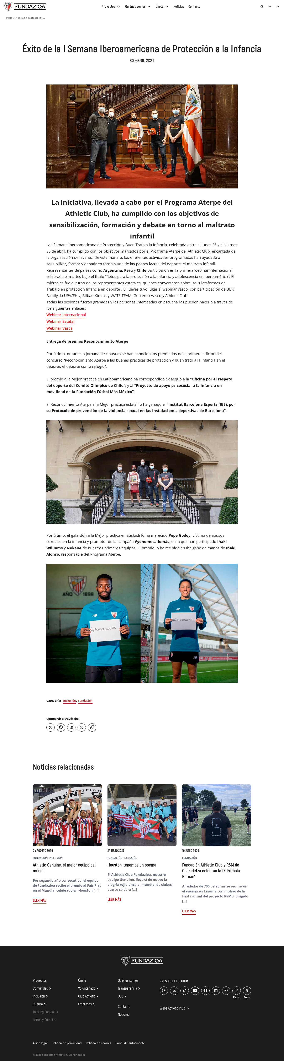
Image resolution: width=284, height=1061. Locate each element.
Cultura (40, 1004)
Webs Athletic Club (175, 1008)
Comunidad (42, 988)
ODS (122, 996)
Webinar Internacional (66, 314)
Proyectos (111, 6)
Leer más (39, 900)
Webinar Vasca (59, 328)
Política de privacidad (67, 1043)
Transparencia (129, 988)
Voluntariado (88, 988)
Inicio (9, 18)
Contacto (194, 6)
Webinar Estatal (60, 321)
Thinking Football (46, 1012)
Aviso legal (40, 1043)
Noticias (178, 6)
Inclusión (69, 701)
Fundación (85, 701)
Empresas (87, 1004)
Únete (162, 6)
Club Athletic (88, 996)
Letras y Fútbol (45, 1020)
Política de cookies (98, 1043)
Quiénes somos (138, 6)
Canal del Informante (130, 1043)
